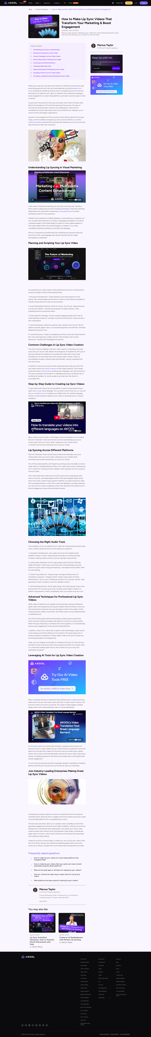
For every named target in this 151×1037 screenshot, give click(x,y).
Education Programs (121, 984)
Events (118, 972)
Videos (100, 968)
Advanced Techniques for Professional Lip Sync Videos (48, 69)
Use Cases (101, 965)
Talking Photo (84, 988)
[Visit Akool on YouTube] (26, 1025)
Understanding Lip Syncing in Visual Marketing (46, 49)
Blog (117, 962)
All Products (84, 959)
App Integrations (102, 991)
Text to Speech (84, 1010)
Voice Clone (84, 1013)
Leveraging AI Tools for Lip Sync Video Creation (46, 72)
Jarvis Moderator (85, 1001)
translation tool (39, 393)
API (65, 3)
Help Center (101, 959)
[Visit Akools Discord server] (29, 1025)
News (117, 968)
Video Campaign (85, 997)
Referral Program (120, 981)
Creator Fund (119, 975)
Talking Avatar (84, 972)
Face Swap (83, 975)
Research (118, 965)
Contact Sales (119, 3)
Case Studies (101, 962)
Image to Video (84, 984)
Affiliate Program (120, 978)
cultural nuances (50, 368)
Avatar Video (84, 965)
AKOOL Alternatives (103, 978)
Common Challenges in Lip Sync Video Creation (47, 56)
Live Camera (84, 978)
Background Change (86, 994)
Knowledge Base (102, 988)
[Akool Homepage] (10, 3)
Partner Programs (120, 988)
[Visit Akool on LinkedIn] (36, 1025)
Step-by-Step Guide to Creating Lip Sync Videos (47, 59)
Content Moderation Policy (121, 995)
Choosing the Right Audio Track (42, 66)
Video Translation (85, 968)
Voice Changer (84, 1017)
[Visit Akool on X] (33, 1025)
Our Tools (100, 984)
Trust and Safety (120, 991)
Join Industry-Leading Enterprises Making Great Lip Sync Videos (51, 76)
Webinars (100, 972)
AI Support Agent (85, 1004)
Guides (100, 975)
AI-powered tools (65, 211)
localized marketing (35, 122)
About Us (118, 959)
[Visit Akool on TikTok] (22, 1025)
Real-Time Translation (86, 1007)
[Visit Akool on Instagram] (40, 1025)
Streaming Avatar (85, 962)
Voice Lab (83, 1020)
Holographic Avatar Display (85, 1024)
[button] (22, 3)
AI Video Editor (84, 981)
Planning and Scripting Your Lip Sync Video (45, 53)
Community (101, 994)
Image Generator (85, 991)
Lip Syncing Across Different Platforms (44, 63)
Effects (30, 3)
